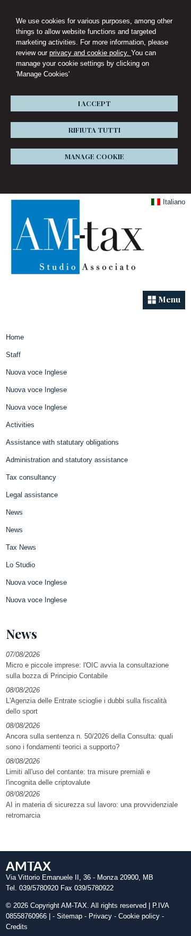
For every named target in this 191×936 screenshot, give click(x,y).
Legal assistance (32, 495)
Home (15, 337)
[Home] (77, 278)
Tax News (21, 547)
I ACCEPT (94, 103)
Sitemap (69, 916)
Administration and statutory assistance (67, 460)
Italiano (174, 202)
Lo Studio (20, 565)
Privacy (100, 916)
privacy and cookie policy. (90, 53)
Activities (20, 425)
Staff (13, 355)
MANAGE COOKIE (94, 156)
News (14, 512)
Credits (17, 927)
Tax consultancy (31, 477)
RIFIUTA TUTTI (94, 129)
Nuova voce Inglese (36, 372)
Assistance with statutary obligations (62, 442)
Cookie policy (139, 916)
